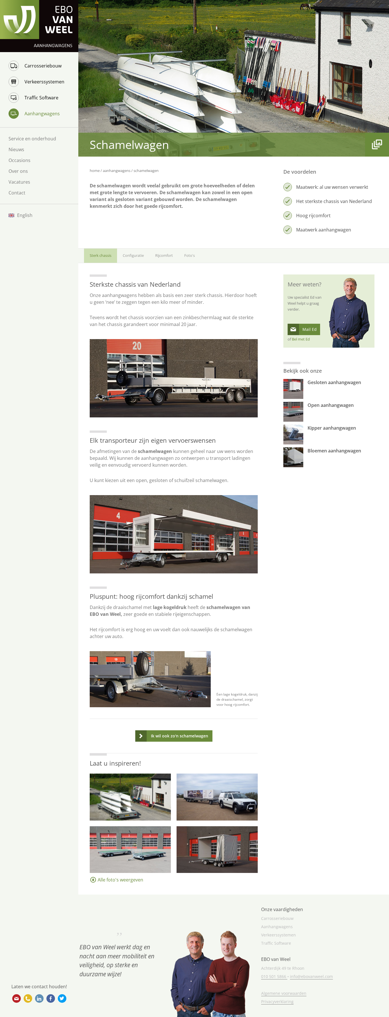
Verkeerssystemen (44, 82)
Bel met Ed (301, 339)
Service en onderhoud (32, 139)
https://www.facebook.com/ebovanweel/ (50, 998)
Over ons (18, 171)
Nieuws (16, 149)
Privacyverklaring (277, 1001)
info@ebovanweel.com (16, 998)
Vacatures (19, 182)
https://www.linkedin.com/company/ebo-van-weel (39, 998)
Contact (17, 193)
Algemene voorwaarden (283, 993)
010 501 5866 (28, 998)
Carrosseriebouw (43, 66)
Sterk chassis (100, 255)
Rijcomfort (164, 255)
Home (95, 170)
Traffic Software (41, 98)
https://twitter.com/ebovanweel (62, 998)
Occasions (19, 160)
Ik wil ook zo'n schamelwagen (179, 736)
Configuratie (133, 255)
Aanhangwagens (42, 113)
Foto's (189, 255)
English (24, 215)
